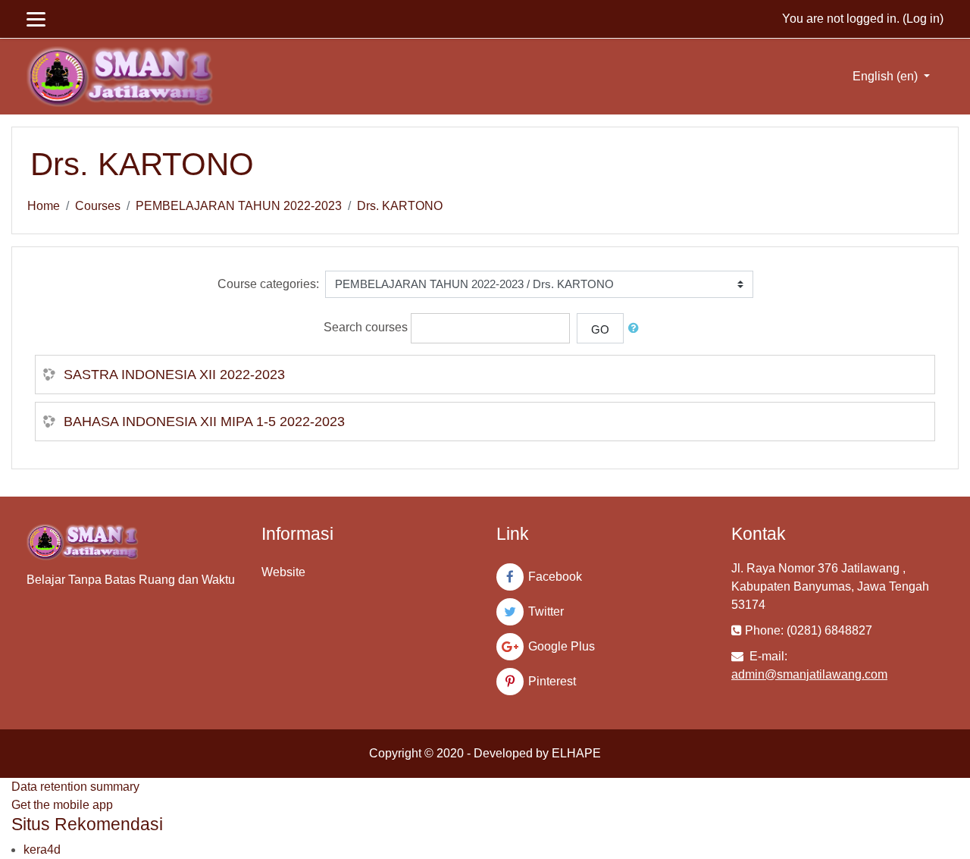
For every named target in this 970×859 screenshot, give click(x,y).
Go (600, 329)
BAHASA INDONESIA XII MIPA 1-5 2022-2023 (204, 421)
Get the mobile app (62, 804)
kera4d (42, 849)
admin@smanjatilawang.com (809, 674)
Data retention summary (75, 786)
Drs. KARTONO (400, 205)
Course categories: (268, 283)
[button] (636, 328)
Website (283, 572)
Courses (97, 205)
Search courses (366, 327)
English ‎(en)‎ (887, 76)
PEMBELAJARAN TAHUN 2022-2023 (239, 205)
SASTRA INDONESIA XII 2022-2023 (174, 374)
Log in (923, 18)
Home (43, 205)
